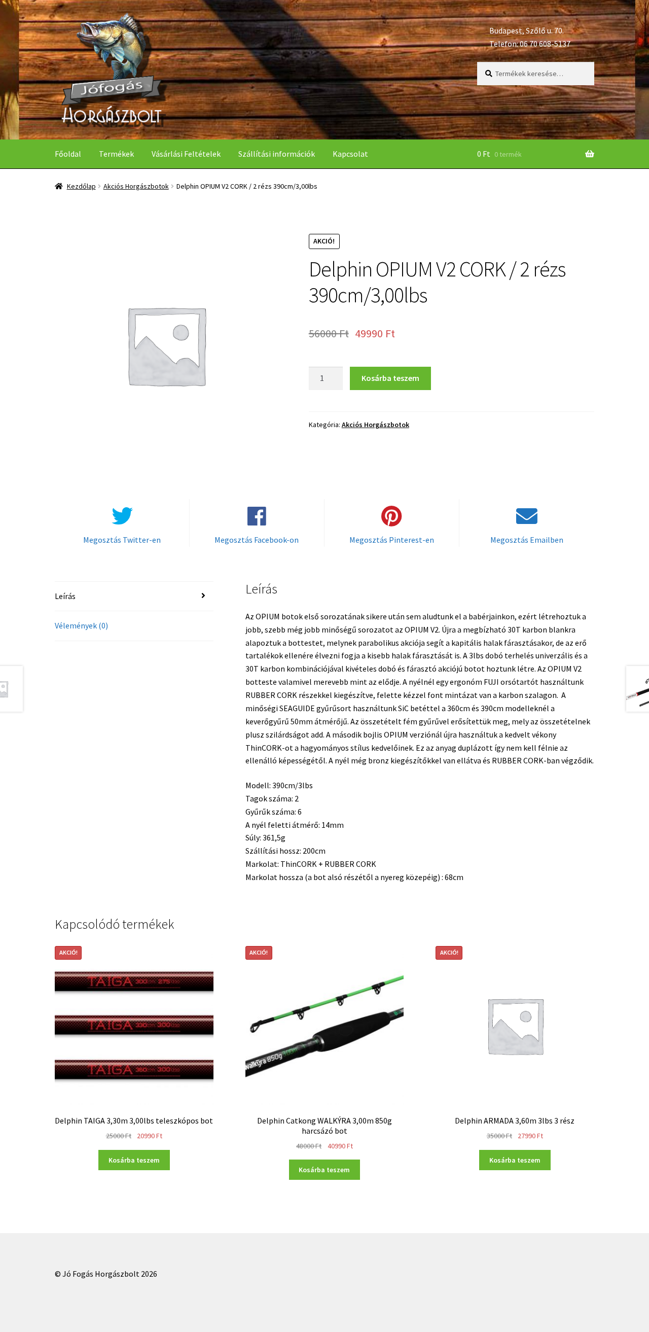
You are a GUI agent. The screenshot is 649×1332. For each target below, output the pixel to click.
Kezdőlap (81, 186)
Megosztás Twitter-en (122, 540)
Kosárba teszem (390, 378)
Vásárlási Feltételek (186, 154)
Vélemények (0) (81, 625)
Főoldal (68, 154)
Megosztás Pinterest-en (391, 540)
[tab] (134, 597)
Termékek (116, 154)
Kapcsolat (350, 154)
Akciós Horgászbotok (136, 186)
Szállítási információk (276, 154)
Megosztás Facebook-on (256, 540)
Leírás (65, 596)
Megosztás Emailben (526, 540)
